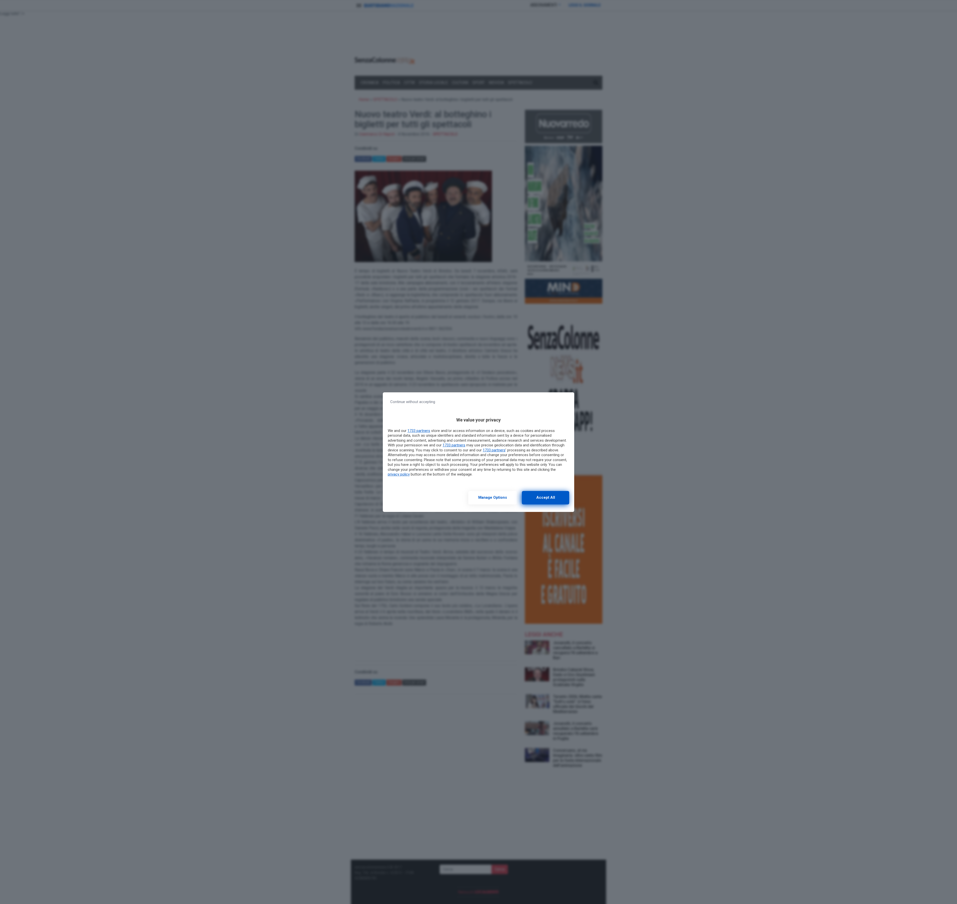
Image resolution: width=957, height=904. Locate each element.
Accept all (545, 497)
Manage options (492, 497)
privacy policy (399, 474)
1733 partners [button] (418, 430)
